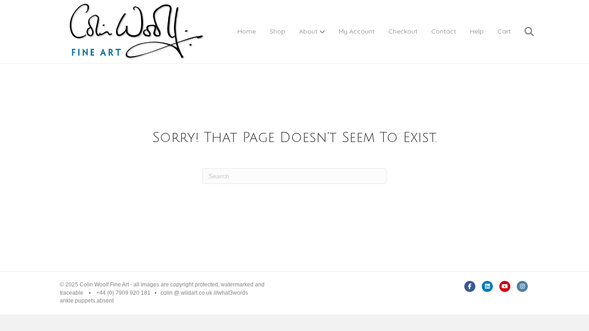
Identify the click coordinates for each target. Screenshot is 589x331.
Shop (277, 31)
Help (477, 31)
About (308, 31)
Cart (504, 31)
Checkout (402, 31)
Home (246, 31)
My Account (357, 31)
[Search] (523, 31)
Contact (443, 31)
